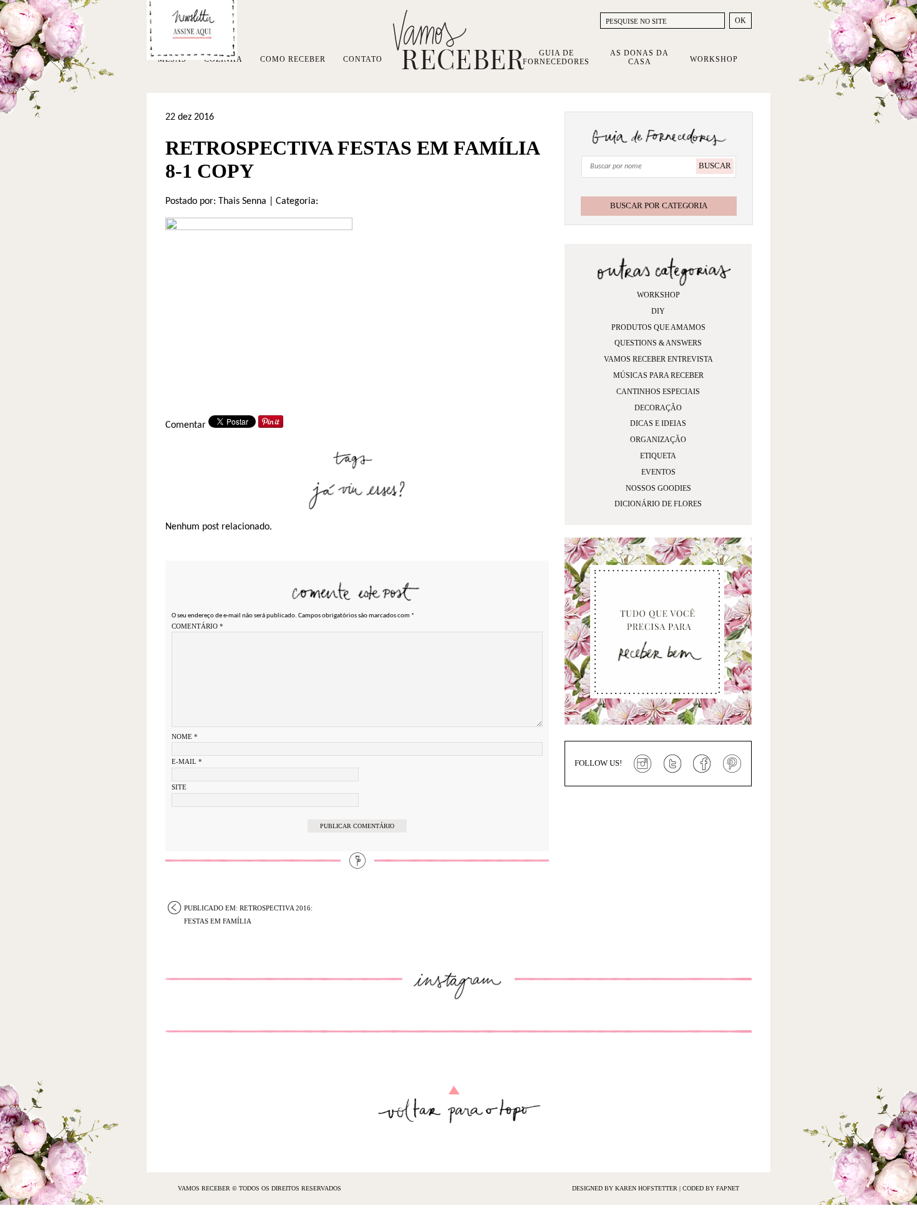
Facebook (702, 764)
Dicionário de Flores (658, 503)
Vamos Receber (458, 40)
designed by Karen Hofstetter (625, 1188)
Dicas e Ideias (658, 423)
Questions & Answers (658, 343)
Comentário (197, 626)
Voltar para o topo (459, 1104)
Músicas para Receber (658, 375)
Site (179, 787)
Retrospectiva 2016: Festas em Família (248, 909)
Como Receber (293, 59)
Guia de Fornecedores (556, 57)
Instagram (642, 764)
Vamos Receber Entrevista (658, 359)
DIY (658, 311)
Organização (658, 439)
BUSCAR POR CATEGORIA (658, 205)
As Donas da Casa (639, 57)
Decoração (658, 407)
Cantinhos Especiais (658, 391)
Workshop (714, 59)
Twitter (672, 764)
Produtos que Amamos (658, 327)
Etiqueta (658, 455)
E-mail (187, 761)
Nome (185, 736)
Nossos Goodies (658, 488)
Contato (362, 59)
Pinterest (732, 764)
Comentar (185, 425)
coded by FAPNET (710, 1188)
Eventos (658, 472)
